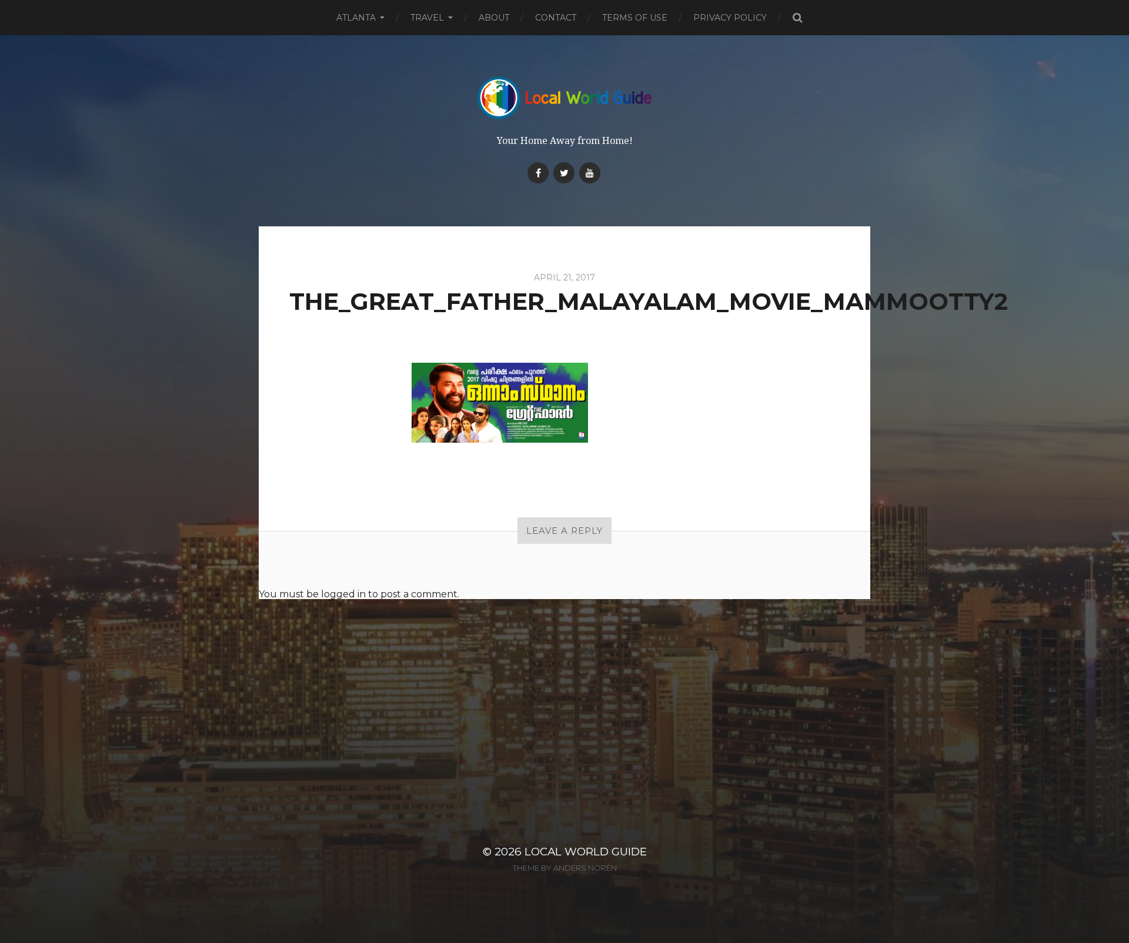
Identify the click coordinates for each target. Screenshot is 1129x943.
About (494, 17)
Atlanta (356, 17)
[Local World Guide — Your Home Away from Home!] (564, 97)
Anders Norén (585, 867)
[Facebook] (538, 172)
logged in (343, 594)
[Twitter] (563, 172)
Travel (427, 17)
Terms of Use (634, 17)
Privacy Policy (730, 17)
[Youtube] (589, 172)
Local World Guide (586, 851)
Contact (555, 17)
